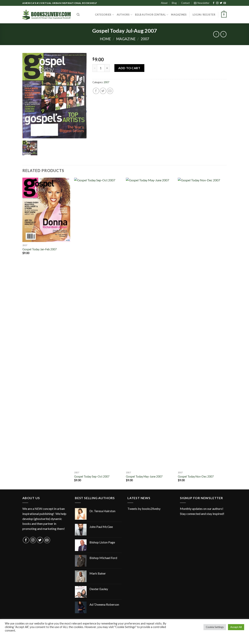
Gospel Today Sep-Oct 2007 (91, 476)
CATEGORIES (103, 14)
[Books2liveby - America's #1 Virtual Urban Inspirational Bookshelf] (46, 15)
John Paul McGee (101, 526)
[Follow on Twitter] (221, 3)
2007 (145, 39)
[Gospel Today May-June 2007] (150, 323)
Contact (185, 2)
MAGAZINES (179, 14)
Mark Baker (97, 573)
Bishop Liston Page (102, 542)
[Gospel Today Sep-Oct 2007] (98, 323)
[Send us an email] (225, 3)
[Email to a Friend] (110, 91)
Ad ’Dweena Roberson (104, 604)
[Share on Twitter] (103, 91)
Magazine (126, 39)
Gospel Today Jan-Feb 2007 (39, 249)
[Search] (78, 14)
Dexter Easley (98, 589)
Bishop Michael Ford (103, 558)
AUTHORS (123, 14)
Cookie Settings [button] (215, 627)
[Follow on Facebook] (213, 3)
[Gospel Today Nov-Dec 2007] (202, 323)
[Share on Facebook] (96, 91)
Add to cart (129, 68)
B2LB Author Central (150, 14)
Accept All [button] (236, 627)
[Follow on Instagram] (217, 3)
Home (105, 39)
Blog (174, 2)
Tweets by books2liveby (143, 508)
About (164, 2)
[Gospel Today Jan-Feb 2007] (46, 210)
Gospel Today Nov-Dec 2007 (196, 476)
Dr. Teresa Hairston (102, 511)
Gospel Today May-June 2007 (144, 476)
